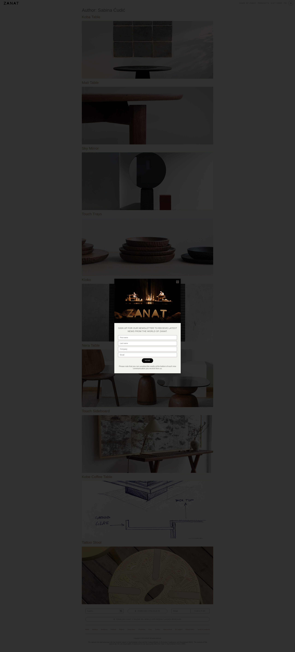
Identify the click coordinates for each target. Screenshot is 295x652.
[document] (147, 326)
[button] (177, 282)
